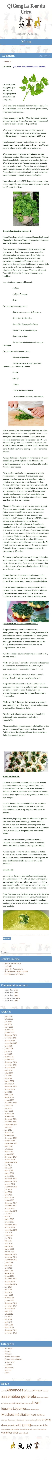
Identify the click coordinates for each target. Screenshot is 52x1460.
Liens (16, 990)
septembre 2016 (11, 1230)
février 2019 (9, 1173)
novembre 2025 (11, 1038)
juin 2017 (8, 1214)
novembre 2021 (11, 1122)
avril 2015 (8, 1268)
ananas (29, 1391)
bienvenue (40, 1397)
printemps (38, 1420)
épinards (25, 1433)
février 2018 (9, 1198)
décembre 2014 (11, 1279)
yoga (20, 1433)
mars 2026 (9, 1027)
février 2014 (9, 1298)
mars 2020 (9, 1152)
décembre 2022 (11, 1103)
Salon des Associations (14, 969)
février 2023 (9, 1097)
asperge (45, 1391)
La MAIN (8, 966)
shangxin (22, 1429)
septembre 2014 (11, 1284)
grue (30, 1403)
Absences (8, 1349)
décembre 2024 (11, 1062)
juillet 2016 (9, 1235)
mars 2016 (9, 1246)
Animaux (8, 1354)
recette (36, 1425)
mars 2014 (9, 1295)
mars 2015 (9, 1271)
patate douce (20, 1420)
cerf (2, 1403)
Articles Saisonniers (12, 1357)
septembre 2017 (11, 1211)
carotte (46, 1397)
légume (6, 1408)
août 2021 (8, 1127)
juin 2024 (8, 1076)
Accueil (7, 1351)
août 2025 (8, 1046)
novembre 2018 (11, 1181)
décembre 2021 (11, 1119)
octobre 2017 (10, 1208)
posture (27, 1420)
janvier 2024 (9, 1084)
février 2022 (9, 1114)
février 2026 (9, 1030)
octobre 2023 (10, 1089)
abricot (3, 1391)
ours (13, 1420)
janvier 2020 (9, 1154)
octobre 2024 (10, 1068)
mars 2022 (9, 1111)
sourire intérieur (38, 1429)
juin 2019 (8, 1165)
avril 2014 (8, 1292)
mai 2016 (8, 1241)
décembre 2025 (11, 1035)
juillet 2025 (9, 1049)
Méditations (9, 1367)
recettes (8, 1370)
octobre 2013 (10, 1309)
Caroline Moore (44, 1454)
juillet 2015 (9, 1263)
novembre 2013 (11, 1306)
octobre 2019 (10, 1160)
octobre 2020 (10, 1141)
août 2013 (8, 1311)
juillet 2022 (9, 1105)
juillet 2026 (9, 1019)
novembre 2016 (11, 1225)
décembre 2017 (11, 1203)
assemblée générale (18, 1396)
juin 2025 (8, 1051)
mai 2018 (8, 1192)
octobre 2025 (10, 1041)
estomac (16, 1403)
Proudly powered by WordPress (13, 1454)
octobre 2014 (10, 1282)
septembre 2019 (11, 1162)
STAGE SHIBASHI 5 (13, 964)
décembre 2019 (11, 1157)
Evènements (9, 1362)
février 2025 (9, 1057)
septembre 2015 (11, 1260)
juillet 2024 (9, 1073)
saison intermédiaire (12, 1429)
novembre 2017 (11, 1206)
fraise (26, 1403)
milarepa (36, 1409)
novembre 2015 (11, 1257)
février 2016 (9, 1249)
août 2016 (8, 1233)
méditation (22, 1414)
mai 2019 (8, 1168)
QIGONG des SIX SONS (14, 974)
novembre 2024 (11, 1065)
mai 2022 (8, 1108)
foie (23, 1403)
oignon (9, 1420)
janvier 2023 (9, 1100)
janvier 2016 (9, 1252)
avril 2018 (8, 1195)
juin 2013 (8, 1317)
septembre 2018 (11, 1187)
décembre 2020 (11, 1138)
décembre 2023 (11, 1087)
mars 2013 (9, 1325)
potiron (32, 1420)
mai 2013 (8, 1319)
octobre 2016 (10, 1227)
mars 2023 (9, 1095)
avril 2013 (8, 1322)
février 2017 (9, 1219)
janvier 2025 (9, 1060)
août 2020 (8, 1146)
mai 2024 (8, 1078)
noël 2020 (36, 1414)
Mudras (7, 1414)
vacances (7, 1432)
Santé (7, 1373)
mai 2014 (8, 1290)
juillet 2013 (9, 1314)
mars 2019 (9, 1171)
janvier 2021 (9, 1135)
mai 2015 (8, 1265)
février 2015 (9, 1273)
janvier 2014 (9, 1301)
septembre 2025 (11, 1043)
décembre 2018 (11, 1179)
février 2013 (9, 1328)
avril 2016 (8, 1244)
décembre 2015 (11, 1254)
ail (25, 1390)
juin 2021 (8, 1130)
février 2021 (9, 1133)
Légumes (7, 938)
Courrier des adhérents (13, 1359)
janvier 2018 (9, 1200)
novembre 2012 (11, 1333)
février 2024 (9, 1081)
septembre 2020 (11, 1143)
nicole (8, 62)
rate (32, 1425)
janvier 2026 (9, 1033)
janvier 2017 (9, 1222)
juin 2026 (8, 1022)
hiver (36, 1402)
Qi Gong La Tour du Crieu (26, 9)
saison (3, 1429)
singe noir (29, 1429)
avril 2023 (8, 1092)
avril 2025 (8, 1054)
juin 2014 (8, 1287)
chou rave (7, 1403)
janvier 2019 (9, 1176)
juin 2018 (8, 1190)
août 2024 (8, 1070)
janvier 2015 (9, 1276)
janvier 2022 (9, 1116)
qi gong (24, 1424)
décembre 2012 (11, 1330)
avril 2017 (8, 1217)
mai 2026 (8, 1024)
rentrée (43, 1425)
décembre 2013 (11, 1303)
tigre (44, 1429)
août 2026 (8, 1016)
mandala (30, 1409)
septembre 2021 (11, 1124)
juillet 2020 (9, 1149)
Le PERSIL (8, 55)
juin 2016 (8, 1238)
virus (16, 1432)
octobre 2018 (10, 1184)
